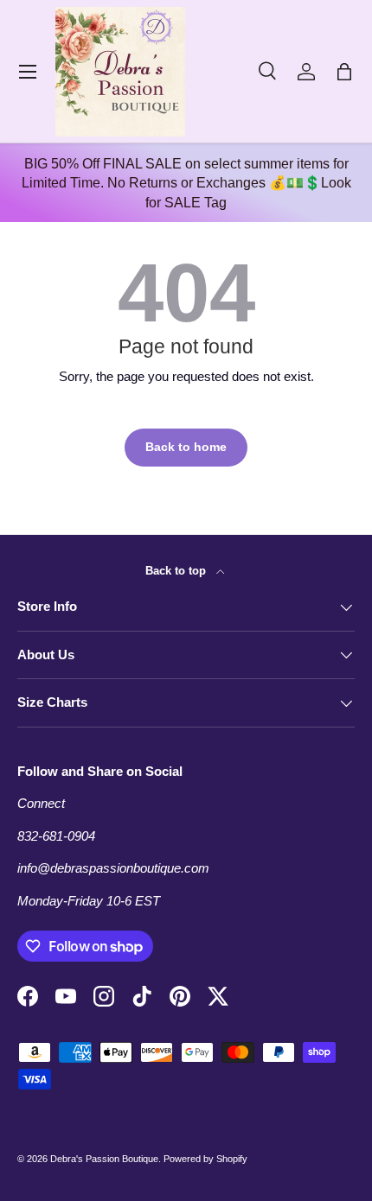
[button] (344, 72)
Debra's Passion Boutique (104, 1158)
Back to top (177, 570)
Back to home (186, 447)
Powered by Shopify (205, 1158)
